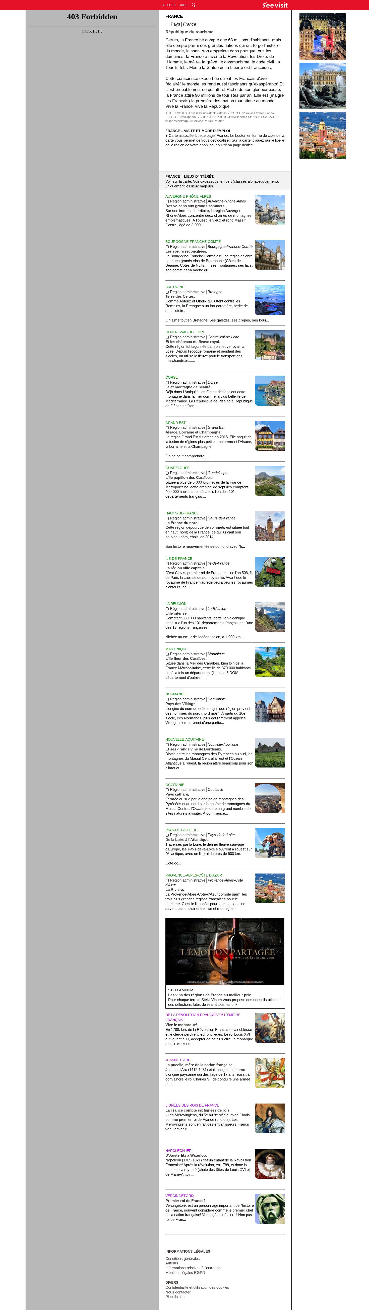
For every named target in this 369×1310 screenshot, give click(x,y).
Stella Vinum (180, 990)
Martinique (176, 649)
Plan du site (174, 1297)
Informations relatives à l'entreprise (193, 1268)
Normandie (176, 694)
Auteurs (171, 1263)
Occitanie (174, 785)
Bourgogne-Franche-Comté (193, 242)
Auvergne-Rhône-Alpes (188, 196)
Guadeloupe (177, 468)
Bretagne (174, 287)
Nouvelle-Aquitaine (184, 739)
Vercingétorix (179, 1196)
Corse (171, 377)
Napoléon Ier (178, 1151)
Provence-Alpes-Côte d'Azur (193, 875)
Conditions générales (182, 1259)
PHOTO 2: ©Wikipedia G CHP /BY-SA (190, 117)
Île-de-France (178, 559)
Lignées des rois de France (192, 1105)
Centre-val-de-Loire (185, 332)
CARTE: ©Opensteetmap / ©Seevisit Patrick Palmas (222, 119)
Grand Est (175, 423)
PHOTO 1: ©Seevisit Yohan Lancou (251, 113)
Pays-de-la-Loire (181, 830)
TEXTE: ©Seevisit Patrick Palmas (204, 113)
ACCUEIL (169, 5)
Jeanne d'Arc (178, 1060)
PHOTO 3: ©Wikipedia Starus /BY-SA (242, 117)
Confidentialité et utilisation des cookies (197, 1287)
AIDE (184, 5)
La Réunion (176, 604)
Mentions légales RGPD (185, 1273)
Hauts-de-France (182, 513)
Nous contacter (178, 1292)
